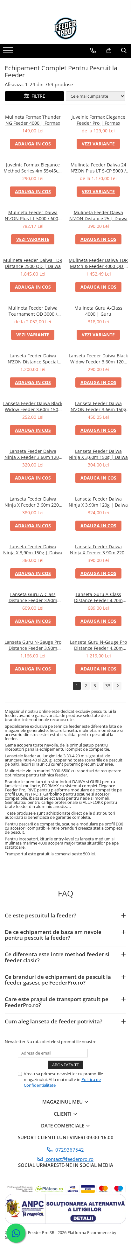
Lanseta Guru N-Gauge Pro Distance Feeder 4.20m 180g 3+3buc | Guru (98, 645)
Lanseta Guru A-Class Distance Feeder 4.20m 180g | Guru (98, 597)
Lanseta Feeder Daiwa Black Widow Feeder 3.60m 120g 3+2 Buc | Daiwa (98, 359)
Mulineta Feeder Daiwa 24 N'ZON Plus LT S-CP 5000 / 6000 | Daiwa (98, 168)
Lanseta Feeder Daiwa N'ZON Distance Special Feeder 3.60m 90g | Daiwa (33, 359)
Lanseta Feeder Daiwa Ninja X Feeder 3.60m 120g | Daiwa (32, 454)
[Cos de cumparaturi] (109, 50)
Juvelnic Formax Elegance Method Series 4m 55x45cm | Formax (32, 168)
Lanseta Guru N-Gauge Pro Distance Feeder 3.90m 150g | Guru (32, 645)
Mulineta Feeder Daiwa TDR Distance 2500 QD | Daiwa (32, 263)
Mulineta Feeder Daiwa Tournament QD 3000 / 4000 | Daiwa (33, 311)
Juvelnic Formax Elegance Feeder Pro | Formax (98, 120)
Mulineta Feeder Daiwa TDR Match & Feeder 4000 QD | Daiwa (98, 263)
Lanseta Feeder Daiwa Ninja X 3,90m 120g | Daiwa (98, 502)
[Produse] (8, 52)
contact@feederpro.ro (69, 1159)
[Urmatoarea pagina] (117, 686)
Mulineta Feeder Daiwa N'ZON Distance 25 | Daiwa (98, 215)
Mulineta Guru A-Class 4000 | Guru (98, 311)
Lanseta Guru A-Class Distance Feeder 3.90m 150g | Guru (33, 597)
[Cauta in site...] (124, 50)
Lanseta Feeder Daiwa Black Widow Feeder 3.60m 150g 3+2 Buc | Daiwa (32, 406)
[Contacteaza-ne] (93, 50)
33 (107, 686)
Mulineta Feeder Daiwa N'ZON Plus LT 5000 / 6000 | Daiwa (33, 215)
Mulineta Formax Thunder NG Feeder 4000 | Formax (33, 120)
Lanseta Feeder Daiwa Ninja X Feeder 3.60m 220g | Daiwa (32, 502)
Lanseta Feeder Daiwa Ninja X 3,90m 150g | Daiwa (32, 550)
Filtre (37, 96)
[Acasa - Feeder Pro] (65, 28)
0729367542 (69, 1150)
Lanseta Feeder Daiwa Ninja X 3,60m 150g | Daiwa (98, 454)
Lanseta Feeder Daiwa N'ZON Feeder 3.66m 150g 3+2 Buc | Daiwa (98, 406)
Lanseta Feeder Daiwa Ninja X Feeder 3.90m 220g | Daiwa (98, 550)
